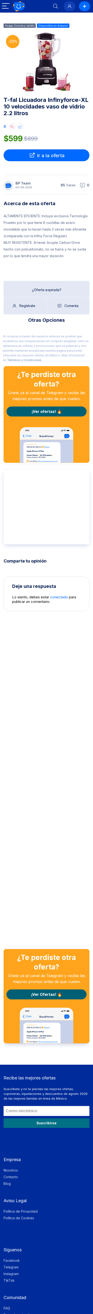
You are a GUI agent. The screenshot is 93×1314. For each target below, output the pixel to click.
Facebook (12, 1260)
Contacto (11, 1177)
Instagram (11, 1274)
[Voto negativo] (12, 126)
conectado (59, 597)
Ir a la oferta (50, 155)
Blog (7, 1184)
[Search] (55, 6)
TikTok (9, 1280)
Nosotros (11, 1170)
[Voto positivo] (20, 126)
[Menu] (5, 6)
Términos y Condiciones (24, 360)
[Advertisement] (47, 506)
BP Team (23, 183)
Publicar (84, 6)
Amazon (62, 25)
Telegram (11, 1267)
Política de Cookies (19, 1218)
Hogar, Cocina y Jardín (19, 25)
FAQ (7, 1308)
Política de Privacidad (21, 1211)
